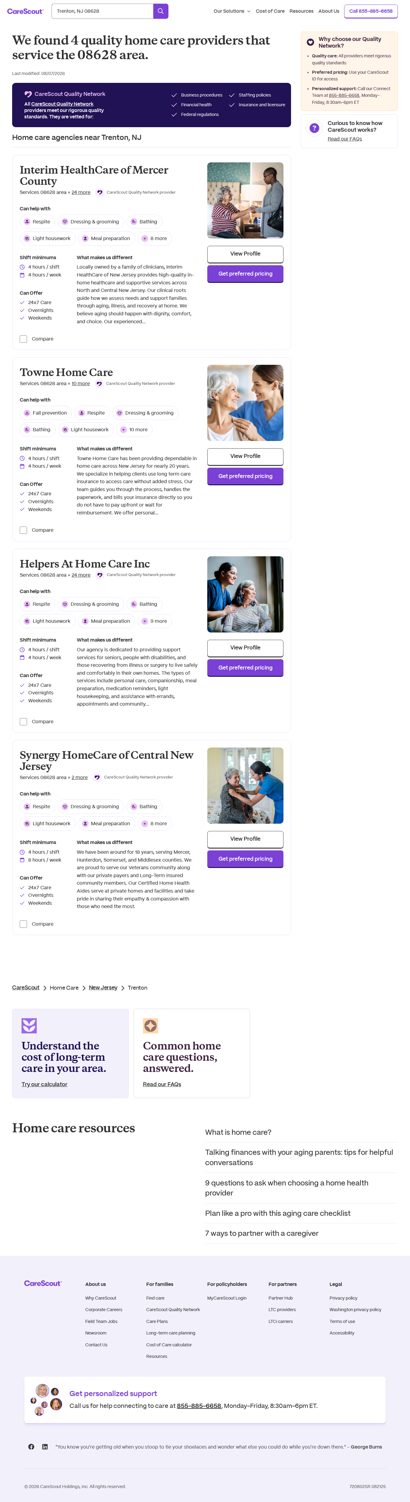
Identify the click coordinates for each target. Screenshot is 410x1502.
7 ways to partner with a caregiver (262, 1233)
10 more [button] (81, 383)
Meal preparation (110, 238)
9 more (159, 621)
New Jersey (103, 988)
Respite (41, 221)
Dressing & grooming (95, 221)
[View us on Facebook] (31, 1447)
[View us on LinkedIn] (45, 1447)
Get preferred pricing (246, 274)
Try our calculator (44, 1084)
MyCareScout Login (226, 1298)
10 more (138, 429)
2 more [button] (80, 777)
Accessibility (342, 1333)
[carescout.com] (25, 11)
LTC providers (282, 1309)
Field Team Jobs (101, 1321)
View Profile (245, 254)
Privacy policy (343, 1298)
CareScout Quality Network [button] (62, 104)
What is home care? (238, 1132)
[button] (135, 192)
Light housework (51, 238)
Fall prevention (50, 412)
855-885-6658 (344, 95)
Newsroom (96, 1333)
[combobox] (102, 11)
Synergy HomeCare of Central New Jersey (106, 761)
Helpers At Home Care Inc (85, 564)
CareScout (25, 988)
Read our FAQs (345, 138)
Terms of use (342, 1321)
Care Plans (157, 1321)
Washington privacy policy (355, 1309)
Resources (156, 1356)
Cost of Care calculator (169, 1344)
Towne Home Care (66, 372)
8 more (159, 238)
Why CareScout (100, 1298)
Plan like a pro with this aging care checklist (278, 1213)
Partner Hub (281, 1298)
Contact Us (96, 1344)
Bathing (148, 221)
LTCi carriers (281, 1321)
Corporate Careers (103, 1309)
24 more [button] (81, 192)
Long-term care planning (170, 1333)
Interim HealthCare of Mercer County (94, 176)
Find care (155, 1298)
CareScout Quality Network (173, 1309)
